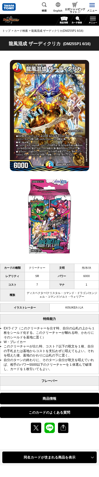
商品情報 (49, 398)
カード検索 (21, 30)
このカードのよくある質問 (49, 412)
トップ (6, 30)
